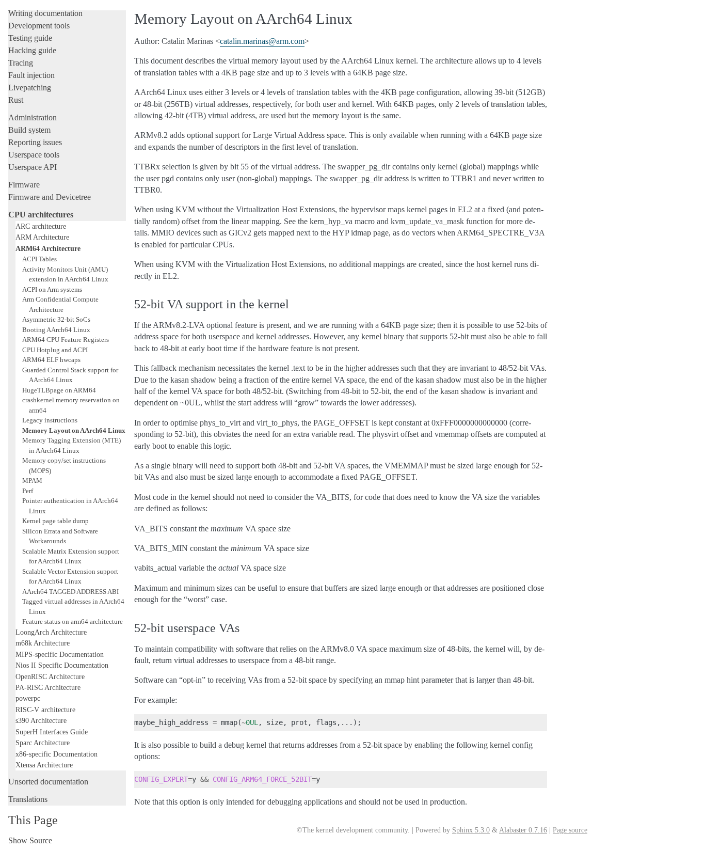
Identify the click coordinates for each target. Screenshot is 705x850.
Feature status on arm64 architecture (72, 621)
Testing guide (30, 38)
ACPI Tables (39, 259)
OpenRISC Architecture (50, 676)
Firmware (24, 184)
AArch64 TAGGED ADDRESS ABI (70, 591)
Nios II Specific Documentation (61, 665)
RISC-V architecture (45, 709)
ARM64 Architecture (48, 248)
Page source (570, 830)
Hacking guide (32, 50)
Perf (27, 491)
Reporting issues (35, 142)
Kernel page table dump (55, 521)
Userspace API (32, 167)
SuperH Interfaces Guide (51, 732)
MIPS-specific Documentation (59, 654)
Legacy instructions (49, 420)
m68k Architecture (42, 643)
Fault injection (31, 75)
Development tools (39, 25)
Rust (15, 100)
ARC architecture (40, 226)
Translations (27, 799)
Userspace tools (33, 154)
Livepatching (29, 87)
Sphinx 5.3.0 (471, 830)
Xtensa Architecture (44, 765)
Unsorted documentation (48, 781)
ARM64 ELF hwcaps (51, 360)
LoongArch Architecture (51, 632)
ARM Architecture (42, 237)
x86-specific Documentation (56, 754)
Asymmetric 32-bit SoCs (56, 319)
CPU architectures (40, 214)
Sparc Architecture (42, 742)
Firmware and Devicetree (49, 197)
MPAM (32, 480)
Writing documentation (45, 13)
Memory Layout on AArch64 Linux (73, 430)
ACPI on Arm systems (52, 289)
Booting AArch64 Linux (56, 330)
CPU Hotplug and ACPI (55, 350)
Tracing (20, 62)
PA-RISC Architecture (48, 687)
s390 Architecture (41, 720)
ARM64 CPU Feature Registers (65, 339)
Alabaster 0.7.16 (523, 830)
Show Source (30, 840)
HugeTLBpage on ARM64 (59, 390)
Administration (32, 117)
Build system (29, 129)
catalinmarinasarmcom (262, 41)
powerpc (27, 698)
